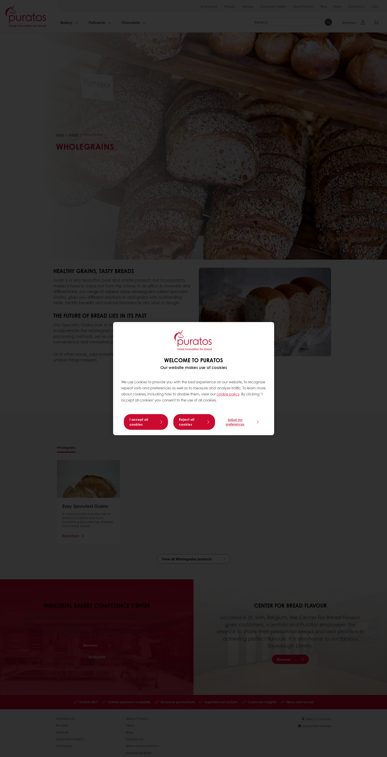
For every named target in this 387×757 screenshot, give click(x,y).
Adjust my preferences (235, 421)
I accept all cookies (138, 422)
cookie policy (228, 394)
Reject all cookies (186, 422)
